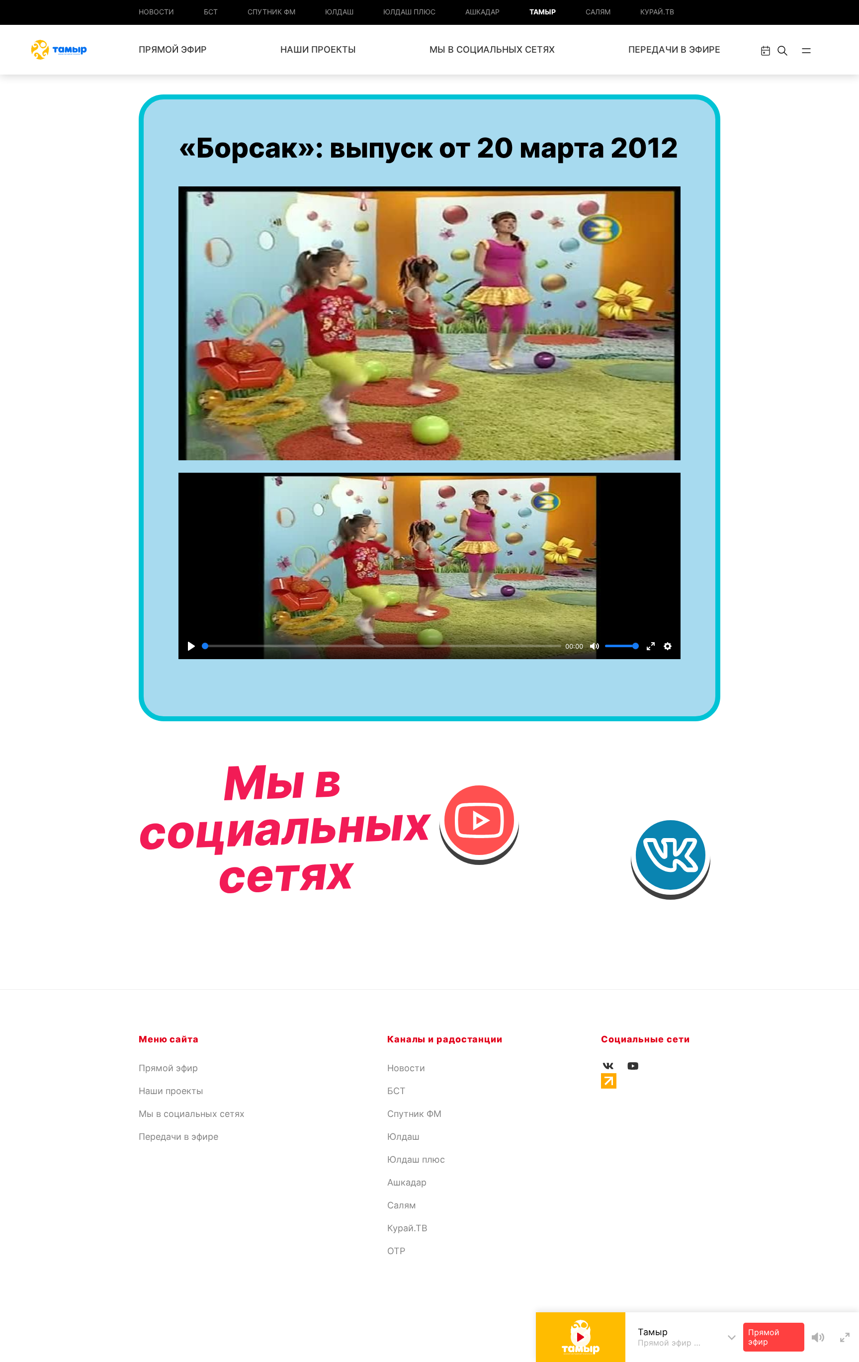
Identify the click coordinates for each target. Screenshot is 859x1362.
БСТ (211, 11)
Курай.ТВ (657, 11)
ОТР (396, 1251)
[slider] (381, 646)
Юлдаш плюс (409, 11)
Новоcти (156, 11)
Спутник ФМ (271, 11)
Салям (598, 11)
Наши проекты (318, 49)
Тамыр (542, 11)
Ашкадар (482, 11)
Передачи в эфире (674, 49)
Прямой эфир (173, 49)
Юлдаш (339, 11)
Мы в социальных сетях (492, 49)
